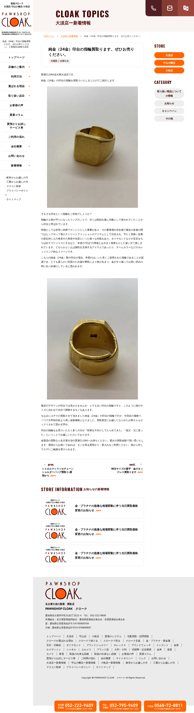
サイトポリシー (124, 658)
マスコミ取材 (13, 186)
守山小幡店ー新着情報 (83, 662)
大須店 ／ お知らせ (60, 60)
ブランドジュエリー (97, 645)
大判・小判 (120, 649)
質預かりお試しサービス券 (16, 125)
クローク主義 (133, 640)
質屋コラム (16, 114)
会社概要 (106, 658)
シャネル (71, 649)
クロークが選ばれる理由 (59, 640)
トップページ (16, 57)
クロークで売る (111, 640)
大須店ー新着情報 (69, 36)
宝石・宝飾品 (53, 645)
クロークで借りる (88, 640)
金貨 (176, 645)
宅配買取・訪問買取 (138, 636)
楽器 (169, 649)
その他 (169, 118)
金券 (159, 649)
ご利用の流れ (16, 136)
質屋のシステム (113, 636)
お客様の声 (16, 105)
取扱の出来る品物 (79, 653)
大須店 (169, 55)
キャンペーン (169, 110)
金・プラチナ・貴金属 (158, 640)
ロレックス (120, 645)
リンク (142, 658)
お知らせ (169, 103)
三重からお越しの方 (17, 181)
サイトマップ (13, 199)
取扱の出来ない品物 (105, 653)
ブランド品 (103, 649)
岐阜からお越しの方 (17, 177)
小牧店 (169, 70)
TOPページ (48, 36)
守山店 (82, 636)
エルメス (86, 649)
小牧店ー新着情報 (110, 662)
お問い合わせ (16, 155)
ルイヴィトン (53, 649)
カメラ (50, 653)
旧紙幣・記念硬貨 (141, 649)
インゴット (162, 645)
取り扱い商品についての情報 (169, 93)
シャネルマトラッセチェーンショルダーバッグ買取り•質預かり (58, 472)
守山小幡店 (169, 62)
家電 (61, 653)
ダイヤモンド (73, 645)
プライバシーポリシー (78, 667)
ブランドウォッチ (141, 645)
